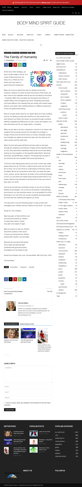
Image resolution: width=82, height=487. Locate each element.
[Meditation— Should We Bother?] (34, 441)
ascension (61, 248)
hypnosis (63, 145)
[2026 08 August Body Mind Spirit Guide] (28, 333)
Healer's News (63, 202)
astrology (61, 163)
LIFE (29, 52)
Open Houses (62, 79)
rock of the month (62, 221)
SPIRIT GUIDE (63, 118)
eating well (64, 94)
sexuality (61, 187)
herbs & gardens (66, 100)
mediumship (62, 263)
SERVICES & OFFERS (63, 230)
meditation (62, 260)
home (60, 175)
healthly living (65, 142)
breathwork (64, 136)
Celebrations (62, 73)
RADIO (58, 218)
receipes (63, 103)
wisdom (61, 290)
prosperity (61, 278)
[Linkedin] (24, 65)
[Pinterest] (15, 65)
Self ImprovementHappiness (65, 224)
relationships (62, 184)
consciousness (24, 52)
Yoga (58, 296)
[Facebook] (73, 13)
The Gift (49, 291)
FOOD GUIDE (62, 88)
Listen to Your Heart (44, 431)
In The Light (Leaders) (65, 205)
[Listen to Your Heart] (34, 433)
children (61, 169)
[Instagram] (76, 13)
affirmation (62, 245)
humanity (31, 267)
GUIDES (59, 85)
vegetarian (64, 106)
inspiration (61, 254)
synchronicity (62, 287)
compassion (23, 267)
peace (33, 52)
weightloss (64, 151)
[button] (41, 45)
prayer (60, 275)
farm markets (65, 97)
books (65, 115)
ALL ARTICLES (13, 50)
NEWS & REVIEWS (62, 196)
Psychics (61, 281)
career (60, 166)
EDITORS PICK (61, 67)
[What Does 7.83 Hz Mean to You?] (34, 450)
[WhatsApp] (20, 65)
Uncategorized (61, 293)
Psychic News (62, 208)
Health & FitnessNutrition (64, 154)
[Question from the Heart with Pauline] (11, 333)
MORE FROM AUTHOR (27, 324)
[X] (79, 13)
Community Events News (66, 199)
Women (61, 193)
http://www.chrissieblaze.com (26, 306)
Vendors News (63, 212)
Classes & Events (64, 76)
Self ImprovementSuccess (64, 227)
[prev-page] (5, 355)
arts (59, 160)
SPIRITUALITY (16, 52)
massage (63, 148)
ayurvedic (64, 133)
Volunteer (61, 215)
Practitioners (62, 239)
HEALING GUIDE (61, 121)
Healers (60, 233)
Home (6, 50)
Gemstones (62, 172)
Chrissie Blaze (10, 60)
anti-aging (64, 130)
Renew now (46, 2)
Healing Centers (63, 236)
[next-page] (8, 355)
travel (60, 190)
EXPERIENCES (60, 70)
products (63, 112)
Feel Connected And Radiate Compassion (13, 292)
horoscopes (62, 178)
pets (59, 181)
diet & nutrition (65, 91)
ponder (60, 272)
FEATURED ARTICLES (63, 82)
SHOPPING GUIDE (64, 109)
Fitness (63, 139)
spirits (62, 284)
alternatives (64, 127)
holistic (60, 124)
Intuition (61, 257)
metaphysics (62, 266)
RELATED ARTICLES (11, 324)
